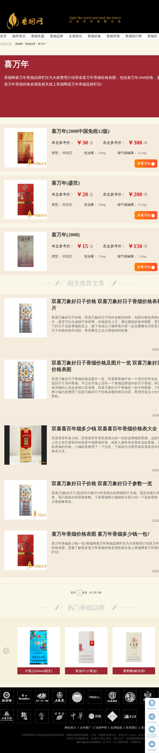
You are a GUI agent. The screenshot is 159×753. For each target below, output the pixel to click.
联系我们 (131, 727)
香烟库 (152, 36)
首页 (3, 36)
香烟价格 (94, 36)
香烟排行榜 (133, 36)
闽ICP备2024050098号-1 (89, 742)
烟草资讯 (18, 36)
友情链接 (116, 727)
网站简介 (70, 727)
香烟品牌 (56, 36)
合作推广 (86, 727)
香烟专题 (37, 36)
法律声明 (101, 727)
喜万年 (41, 43)
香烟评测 (113, 36)
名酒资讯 (75, 36)
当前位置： (7, 44)
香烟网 (19, 43)
